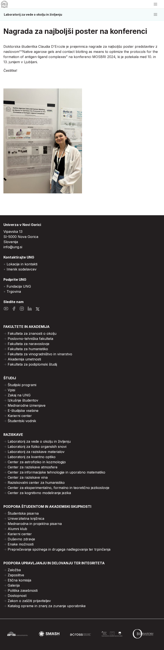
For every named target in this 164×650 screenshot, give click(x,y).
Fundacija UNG (19, 286)
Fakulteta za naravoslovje (28, 344)
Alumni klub (17, 529)
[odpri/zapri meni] (155, 4)
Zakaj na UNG (19, 395)
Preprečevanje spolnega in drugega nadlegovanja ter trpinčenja (59, 549)
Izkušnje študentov (23, 400)
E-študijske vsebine (23, 410)
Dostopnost (17, 595)
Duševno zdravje (21, 539)
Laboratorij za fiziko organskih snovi (37, 446)
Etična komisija (19, 580)
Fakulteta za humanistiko (28, 349)
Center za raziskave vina (28, 477)
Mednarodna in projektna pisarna (35, 523)
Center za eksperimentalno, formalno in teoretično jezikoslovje (58, 488)
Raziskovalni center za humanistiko (36, 482)
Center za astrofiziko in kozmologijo (37, 462)
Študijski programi (22, 385)
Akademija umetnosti (24, 359)
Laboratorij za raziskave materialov (36, 452)
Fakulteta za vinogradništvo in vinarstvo (40, 354)
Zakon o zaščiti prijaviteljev (29, 601)
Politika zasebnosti (23, 590)
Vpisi (11, 390)
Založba (14, 570)
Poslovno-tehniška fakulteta (30, 338)
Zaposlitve (16, 575)
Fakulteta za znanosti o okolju (32, 333)
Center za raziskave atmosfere (32, 467)
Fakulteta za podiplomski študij (32, 364)
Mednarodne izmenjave (26, 405)
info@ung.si (12, 247)
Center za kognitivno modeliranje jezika (39, 493)
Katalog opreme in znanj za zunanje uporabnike (47, 606)
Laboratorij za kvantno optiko (32, 457)
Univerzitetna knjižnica (26, 518)
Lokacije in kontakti (22, 264)
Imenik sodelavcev (22, 269)
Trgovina (14, 291)
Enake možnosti (21, 544)
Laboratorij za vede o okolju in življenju (33, 14)
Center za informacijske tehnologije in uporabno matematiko (56, 472)
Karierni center (20, 416)
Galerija (14, 585)
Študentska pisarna (23, 513)
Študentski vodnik (22, 421)
